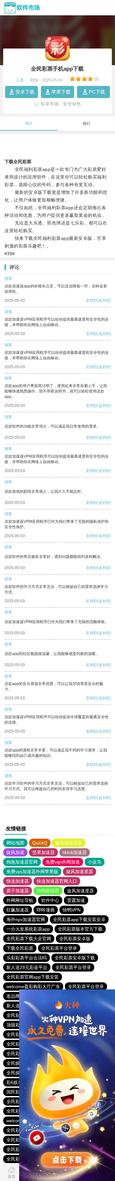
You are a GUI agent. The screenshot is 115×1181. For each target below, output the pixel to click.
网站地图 (15, 842)
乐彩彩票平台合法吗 (26, 957)
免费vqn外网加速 (63, 862)
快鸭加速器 (48, 890)
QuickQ (39, 842)
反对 (102, 300)
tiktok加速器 (75, 852)
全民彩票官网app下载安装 (32, 976)
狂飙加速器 (17, 909)
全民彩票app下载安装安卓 (79, 919)
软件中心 (50, 900)
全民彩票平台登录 (59, 948)
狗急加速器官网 (22, 862)
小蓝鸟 (94, 862)
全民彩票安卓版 (74, 938)
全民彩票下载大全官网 (28, 938)
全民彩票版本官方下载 (80, 929)
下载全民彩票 (19, 948)
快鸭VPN (71, 909)
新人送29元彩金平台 (26, 967)
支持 (90, 300)
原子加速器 (17, 890)
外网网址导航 (19, 900)
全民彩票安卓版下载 (75, 957)
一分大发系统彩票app (28, 929)
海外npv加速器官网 (25, 919)
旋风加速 (15, 852)
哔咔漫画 (46, 909)
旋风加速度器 (68, 842)
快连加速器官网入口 (57, 881)
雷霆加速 (76, 900)
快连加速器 (17, 881)
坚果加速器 (43, 852)
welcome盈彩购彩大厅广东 (33, 986)
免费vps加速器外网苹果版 (32, 871)
